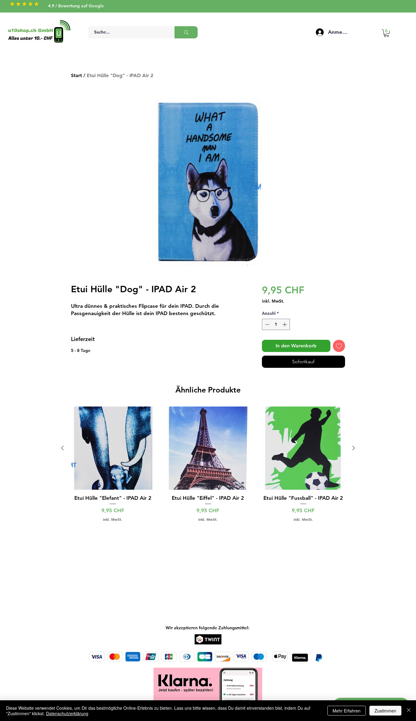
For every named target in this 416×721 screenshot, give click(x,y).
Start (76, 75)
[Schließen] (408, 710)
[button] (386, 33)
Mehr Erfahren (347, 711)
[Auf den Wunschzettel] (339, 346)
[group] (208, 467)
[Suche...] (186, 32)
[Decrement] (266, 324)
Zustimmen (385, 711)
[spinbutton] (275, 324)
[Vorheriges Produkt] (62, 448)
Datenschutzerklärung (67, 713)
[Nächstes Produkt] (353, 448)
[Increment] (285, 324)
